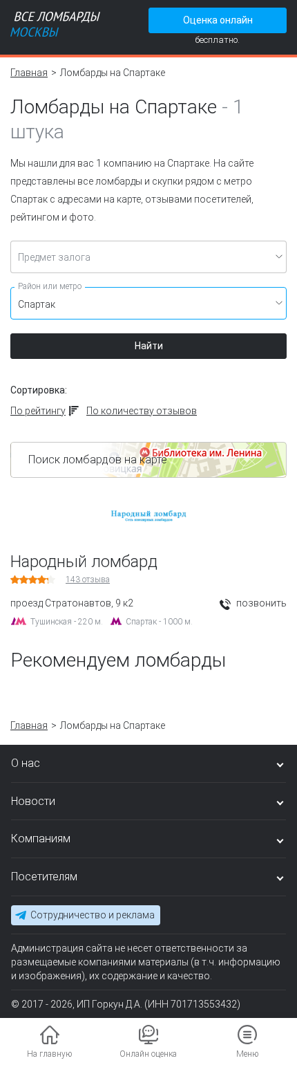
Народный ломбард (83, 561)
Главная (29, 72)
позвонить (260, 603)
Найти (149, 345)
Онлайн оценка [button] (148, 1054)
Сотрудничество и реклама (92, 914)
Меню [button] (247, 1054)
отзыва (88, 579)
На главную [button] (49, 1054)
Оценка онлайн (218, 20)
